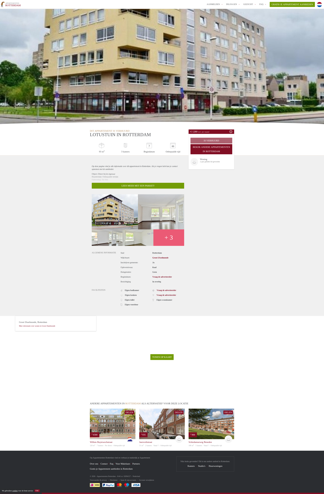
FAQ (261, 4)
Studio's (201, 466)
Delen (129, 412)
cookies (15, 491)
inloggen (231, 4)
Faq (111, 463)
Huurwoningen (215, 466)
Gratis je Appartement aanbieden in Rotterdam (111, 469)
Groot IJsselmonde (160, 258)
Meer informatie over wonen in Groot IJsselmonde (37, 326)
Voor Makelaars (123, 463)
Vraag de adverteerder (162, 277)
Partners (136, 463)
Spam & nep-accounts (128, 480)
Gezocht (248, 4)
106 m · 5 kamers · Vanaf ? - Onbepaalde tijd (205, 446)
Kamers (191, 466)
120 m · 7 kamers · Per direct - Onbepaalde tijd (107, 446)
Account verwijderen (146, 480)
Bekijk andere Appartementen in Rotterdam (211, 149)
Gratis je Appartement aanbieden (292, 4)
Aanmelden (213, 4)
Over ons (94, 463)
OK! (37, 491)
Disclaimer (114, 480)
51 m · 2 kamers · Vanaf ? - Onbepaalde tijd (155, 446)
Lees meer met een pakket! (138, 185)
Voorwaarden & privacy (98, 480)
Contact (104, 463)
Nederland (136, 476)
